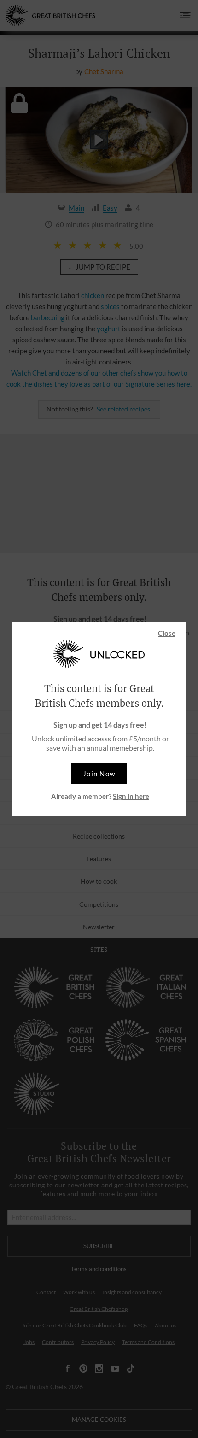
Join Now (99, 773)
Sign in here (131, 796)
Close (166, 633)
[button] (99, 773)
